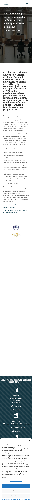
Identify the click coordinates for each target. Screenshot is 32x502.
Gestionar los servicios (16, 481)
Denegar (16, 491)
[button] (29, 441)
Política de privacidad (18, 499)
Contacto (17, 409)
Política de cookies (7, 499)
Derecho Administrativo (19, 30)
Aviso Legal (27, 499)
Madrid (16, 395)
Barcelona (16, 421)
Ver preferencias (16, 496)
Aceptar (16, 486)
